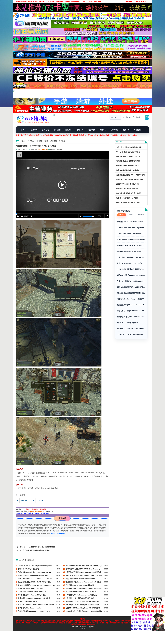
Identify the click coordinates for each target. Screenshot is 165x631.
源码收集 (114, 130)
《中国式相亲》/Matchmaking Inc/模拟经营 (131, 228)
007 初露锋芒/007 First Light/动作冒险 (131, 239)
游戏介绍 (19, 469)
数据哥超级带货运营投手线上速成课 (128, 193)
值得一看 (125, 130)
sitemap (82, 628)
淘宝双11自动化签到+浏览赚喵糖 (127, 170)
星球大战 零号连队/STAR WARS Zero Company (131, 317)
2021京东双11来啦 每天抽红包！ (127, 184)
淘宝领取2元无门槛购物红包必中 (127, 166)
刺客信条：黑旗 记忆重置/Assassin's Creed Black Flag (131, 245)
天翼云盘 (40, 500)
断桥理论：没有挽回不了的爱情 (127, 198)
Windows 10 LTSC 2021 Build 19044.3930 (39, 547)
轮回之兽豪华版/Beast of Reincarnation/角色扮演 (131, 305)
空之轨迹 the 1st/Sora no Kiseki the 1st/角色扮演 (131, 329)
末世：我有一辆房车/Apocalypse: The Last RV (131, 257)
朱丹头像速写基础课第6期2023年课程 (36, 550)
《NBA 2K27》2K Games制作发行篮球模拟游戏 (131, 334)
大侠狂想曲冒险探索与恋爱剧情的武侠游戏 (131, 269)
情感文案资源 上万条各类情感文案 (128, 156)
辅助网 (23, 141)
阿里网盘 (24, 500)
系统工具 (80, 130)
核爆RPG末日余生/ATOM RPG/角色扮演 (36, 146)
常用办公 (103, 130)
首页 (22, 130)
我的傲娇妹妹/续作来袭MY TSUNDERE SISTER (131, 293)
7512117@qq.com (58, 533)
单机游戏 (57, 130)
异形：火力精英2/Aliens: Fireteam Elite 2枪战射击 (131, 281)
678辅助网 (25, 149)
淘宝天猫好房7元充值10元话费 (127, 189)
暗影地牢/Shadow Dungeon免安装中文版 (131, 299)
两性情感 (137, 130)
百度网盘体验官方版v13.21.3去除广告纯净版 (132, 175)
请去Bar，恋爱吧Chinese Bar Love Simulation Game (131, 275)
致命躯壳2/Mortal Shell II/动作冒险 (129, 251)
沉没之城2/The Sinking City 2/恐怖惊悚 (131, 263)
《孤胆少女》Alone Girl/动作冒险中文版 (131, 233)
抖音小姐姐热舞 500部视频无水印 (128, 202)
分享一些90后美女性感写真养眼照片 (129, 147)
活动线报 (91, 130)
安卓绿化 (45, 130)
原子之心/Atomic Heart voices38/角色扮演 (131, 222)
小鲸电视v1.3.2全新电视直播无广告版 (129, 179)
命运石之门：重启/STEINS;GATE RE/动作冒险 (131, 311)
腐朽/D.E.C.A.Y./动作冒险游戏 (127, 323)
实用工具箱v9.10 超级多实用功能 (128, 161)
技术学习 (34, 130)
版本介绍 (19, 485)
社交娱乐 (68, 130)
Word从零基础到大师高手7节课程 (128, 152)
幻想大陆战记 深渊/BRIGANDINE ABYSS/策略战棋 (131, 287)
